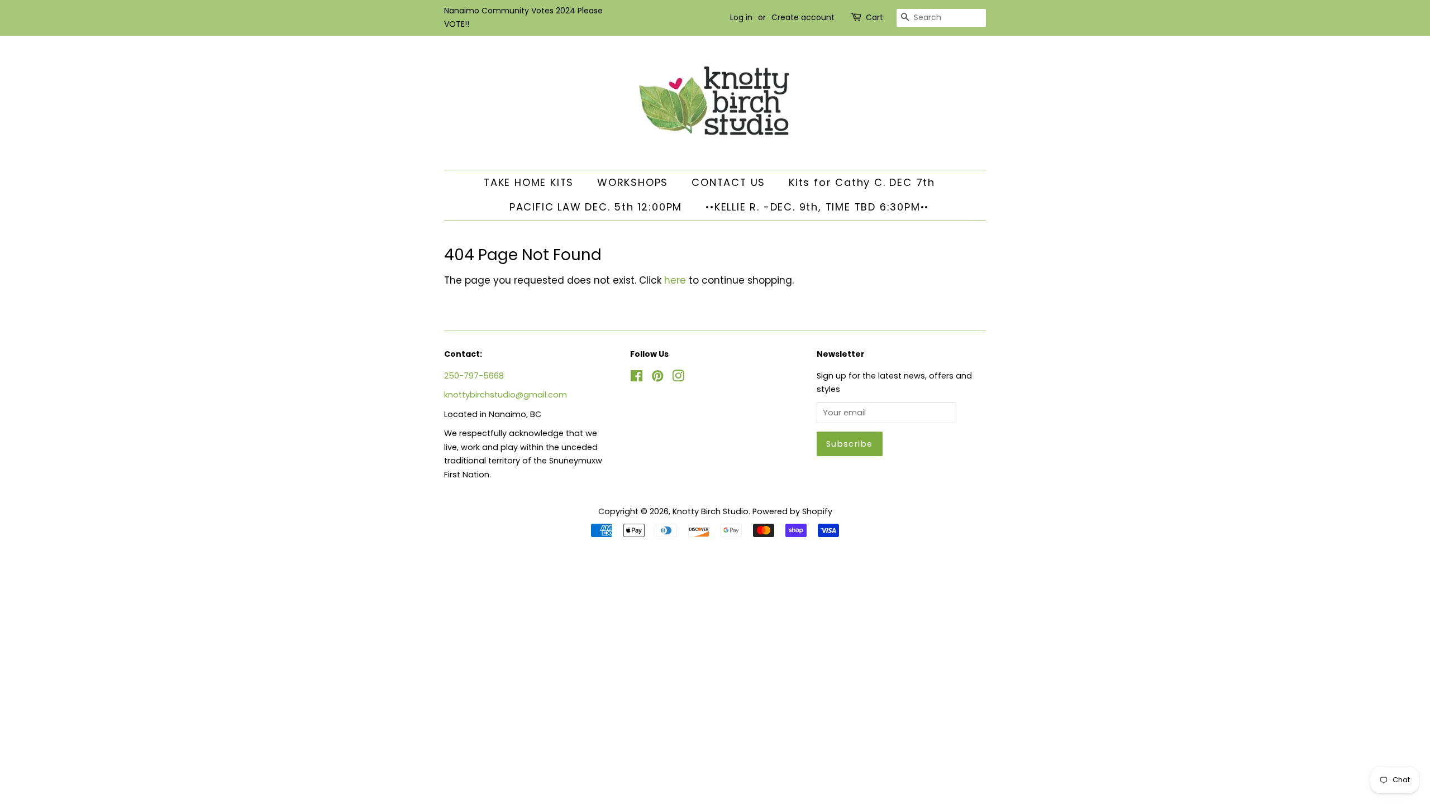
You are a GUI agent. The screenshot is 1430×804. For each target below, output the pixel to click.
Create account (803, 17)
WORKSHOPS (632, 182)
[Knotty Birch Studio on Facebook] (636, 378)
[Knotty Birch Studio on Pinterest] (657, 378)
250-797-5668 (474, 375)
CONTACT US (728, 182)
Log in (741, 17)
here (675, 280)
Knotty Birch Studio (711, 511)
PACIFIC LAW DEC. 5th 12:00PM (595, 207)
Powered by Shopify (792, 511)
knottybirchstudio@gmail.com (505, 394)
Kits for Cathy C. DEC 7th (862, 182)
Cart (874, 17)
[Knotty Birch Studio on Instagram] (678, 378)
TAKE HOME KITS (529, 182)
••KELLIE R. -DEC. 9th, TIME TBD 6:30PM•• (817, 207)
